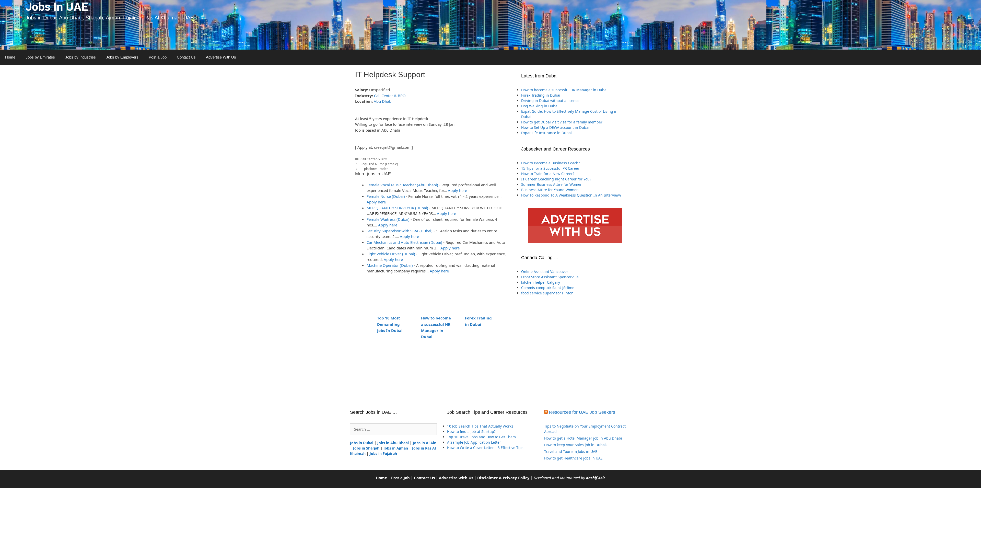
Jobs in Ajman (395, 448)
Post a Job (158, 57)
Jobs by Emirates (40, 57)
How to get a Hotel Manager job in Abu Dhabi (583, 438)
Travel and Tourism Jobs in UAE (570, 451)
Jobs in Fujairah (383, 453)
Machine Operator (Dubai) (390, 265)
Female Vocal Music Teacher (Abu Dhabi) (402, 184)
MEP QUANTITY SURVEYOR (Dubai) (397, 207)
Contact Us (186, 57)
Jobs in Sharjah (366, 448)
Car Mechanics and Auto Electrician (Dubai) (404, 242)
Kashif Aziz (595, 477)
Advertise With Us (221, 57)
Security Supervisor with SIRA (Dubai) (400, 230)
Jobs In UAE (57, 7)
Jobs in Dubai (361, 442)
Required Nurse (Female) (379, 164)
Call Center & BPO (390, 95)
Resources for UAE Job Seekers (582, 412)
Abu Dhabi (383, 101)
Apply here (457, 190)
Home (10, 57)
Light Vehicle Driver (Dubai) (391, 253)
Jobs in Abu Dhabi (393, 442)
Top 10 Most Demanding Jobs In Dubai (390, 324)
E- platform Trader (374, 168)
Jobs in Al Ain (424, 442)
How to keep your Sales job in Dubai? (575, 444)
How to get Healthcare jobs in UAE (573, 458)
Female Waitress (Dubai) (388, 219)
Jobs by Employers (122, 57)
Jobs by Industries (80, 57)
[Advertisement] (574, 352)
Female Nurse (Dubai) (386, 196)
